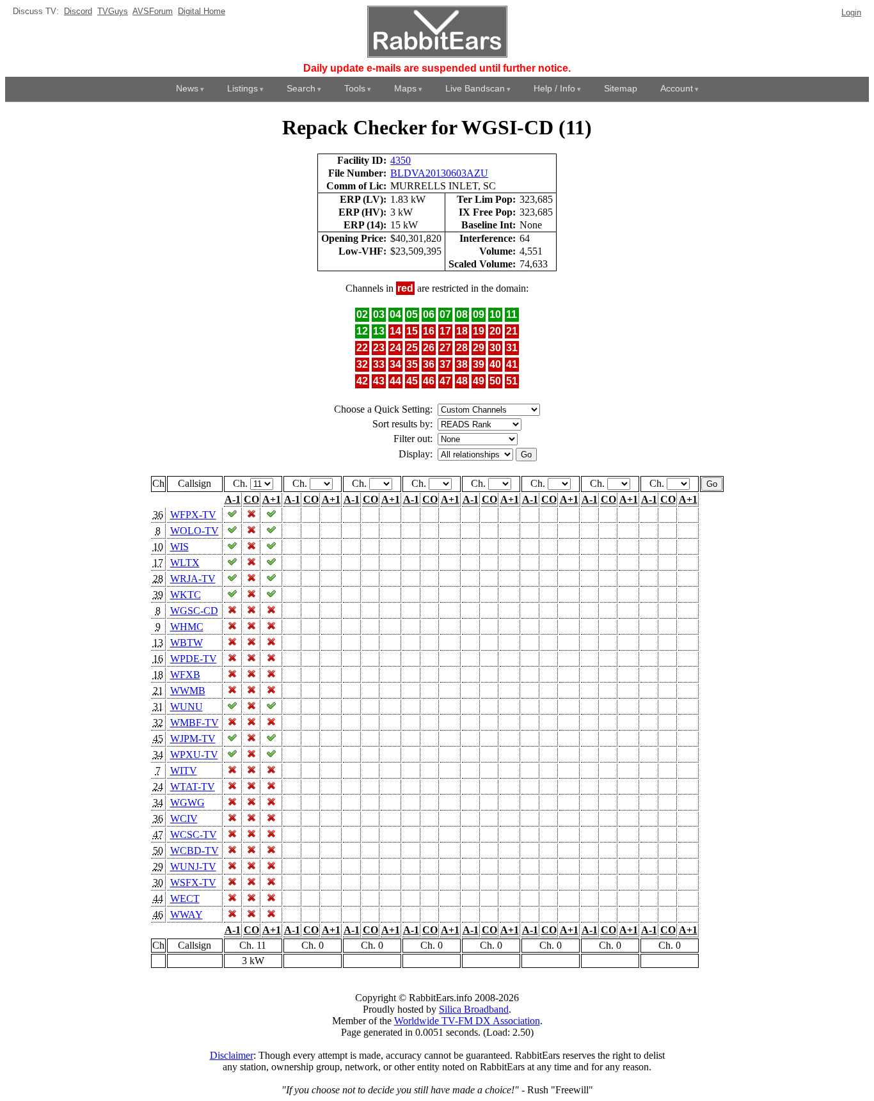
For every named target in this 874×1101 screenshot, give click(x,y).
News (187, 88)
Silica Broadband (474, 1009)
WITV (183, 770)
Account (676, 88)
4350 (400, 160)
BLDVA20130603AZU (439, 173)
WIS (179, 546)
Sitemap (620, 88)
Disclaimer (231, 1055)
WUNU (186, 706)
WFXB (185, 674)
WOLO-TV (194, 530)
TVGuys (112, 11)
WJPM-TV (193, 738)
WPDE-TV (193, 658)
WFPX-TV (193, 514)
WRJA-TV (193, 578)
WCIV (184, 818)
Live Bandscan (475, 88)
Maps (405, 88)
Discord (78, 11)
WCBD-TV (194, 850)
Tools (354, 88)
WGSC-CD (194, 610)
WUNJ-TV (193, 866)
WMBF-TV (194, 722)
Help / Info (554, 88)
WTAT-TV (192, 786)
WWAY (186, 914)
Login (851, 12)
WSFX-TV (193, 882)
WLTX (185, 562)
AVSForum (152, 11)
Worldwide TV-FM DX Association (467, 1020)
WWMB (187, 690)
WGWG (187, 802)
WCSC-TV (193, 834)
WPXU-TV (194, 754)
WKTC (185, 594)
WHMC (186, 626)
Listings (242, 88)
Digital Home (201, 11)
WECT (185, 898)
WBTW (186, 642)
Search (301, 88)
